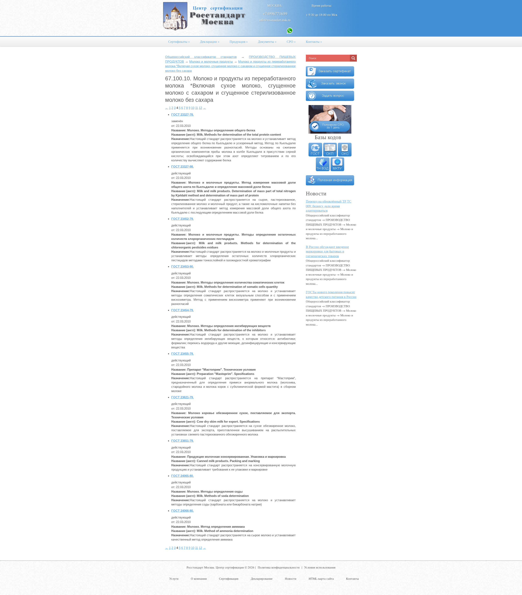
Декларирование (262, 578)
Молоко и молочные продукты (211, 61)
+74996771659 (275, 13)
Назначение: (180, 139)
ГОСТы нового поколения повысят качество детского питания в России (331, 294)
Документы (267, 41)
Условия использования (319, 567)
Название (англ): (183, 134)
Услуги (173, 578)
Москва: (274, 5)
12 (200, 108)
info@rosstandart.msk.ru (275, 20)
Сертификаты (179, 41)
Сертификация (228, 578)
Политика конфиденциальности (279, 567)
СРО (291, 41)
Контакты (314, 41)
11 (196, 108)
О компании (199, 578)
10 (192, 108)
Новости (290, 578)
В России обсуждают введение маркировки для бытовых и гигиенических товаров (327, 251)
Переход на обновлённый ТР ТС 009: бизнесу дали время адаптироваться (328, 206)
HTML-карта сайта (321, 578)
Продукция (239, 41)
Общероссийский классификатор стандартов (201, 57)
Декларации (209, 41)
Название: (178, 130)
